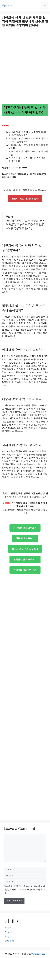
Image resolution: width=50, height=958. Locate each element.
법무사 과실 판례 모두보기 (25, 549)
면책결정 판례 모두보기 (25, 559)
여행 (7, 936)
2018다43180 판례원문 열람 (25, 199)
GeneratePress (38, 954)
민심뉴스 (9, 932)
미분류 (8, 928)
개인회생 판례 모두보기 (25, 528)
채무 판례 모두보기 (25, 538)
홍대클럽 (9, 940)
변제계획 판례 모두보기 (25, 570)
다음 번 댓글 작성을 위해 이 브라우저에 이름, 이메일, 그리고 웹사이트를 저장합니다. (24, 889)
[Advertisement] (25, 65)
